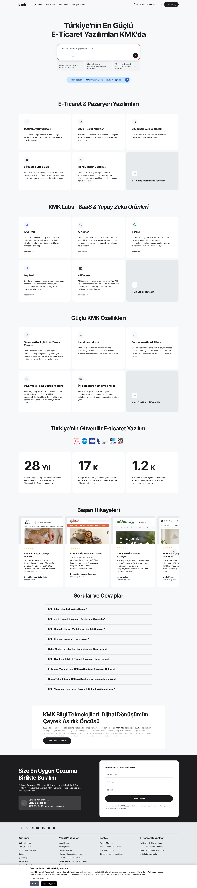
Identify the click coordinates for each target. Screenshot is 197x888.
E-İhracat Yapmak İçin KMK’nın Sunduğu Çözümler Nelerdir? (81, 669)
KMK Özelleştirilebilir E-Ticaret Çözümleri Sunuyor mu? (78, 659)
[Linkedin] (43, 828)
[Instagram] (32, 828)
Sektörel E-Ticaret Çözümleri (152, 850)
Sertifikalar (23, 861)
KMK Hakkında (25, 843)
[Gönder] (135, 55)
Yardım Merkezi (106, 843)
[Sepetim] (160, 4)
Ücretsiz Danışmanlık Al (144, 4)
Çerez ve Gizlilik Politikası (39, 878)
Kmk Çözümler (25, 846)
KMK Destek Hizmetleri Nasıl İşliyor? (68, 639)
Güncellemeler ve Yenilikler (111, 854)
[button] (173, 552)
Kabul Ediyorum (49, 884)
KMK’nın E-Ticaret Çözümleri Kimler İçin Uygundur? (76, 619)
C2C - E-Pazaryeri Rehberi (151, 846)
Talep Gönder (139, 798)
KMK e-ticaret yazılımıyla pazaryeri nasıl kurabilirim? (69, 66)
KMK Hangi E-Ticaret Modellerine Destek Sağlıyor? (76, 629)
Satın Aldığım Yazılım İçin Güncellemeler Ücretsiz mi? (77, 649)
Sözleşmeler (64, 846)
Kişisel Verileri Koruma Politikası (73, 861)
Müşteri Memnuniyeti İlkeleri (71, 854)
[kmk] (23, 4)
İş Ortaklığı (23, 857)
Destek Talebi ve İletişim (110, 846)
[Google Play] (54, 828)
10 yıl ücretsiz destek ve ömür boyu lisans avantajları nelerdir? (125, 66)
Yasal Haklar (64, 843)
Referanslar (64, 4)
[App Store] (49, 828)
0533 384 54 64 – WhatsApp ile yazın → (46, 806)
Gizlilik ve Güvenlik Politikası (71, 857)
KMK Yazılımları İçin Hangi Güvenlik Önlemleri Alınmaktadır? (81, 689)
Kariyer (22, 854)
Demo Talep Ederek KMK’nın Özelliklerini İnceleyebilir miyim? (82, 679)
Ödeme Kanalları (106, 850)
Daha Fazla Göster (56, 741)
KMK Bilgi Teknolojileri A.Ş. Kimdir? (67, 609)
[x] (27, 828)
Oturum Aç (171, 4)
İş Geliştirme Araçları (149, 854)
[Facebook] (21, 828)
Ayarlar (34, 884)
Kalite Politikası (65, 850)
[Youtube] (38, 828)
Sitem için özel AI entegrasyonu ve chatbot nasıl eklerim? (96, 66)
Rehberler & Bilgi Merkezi (151, 843)
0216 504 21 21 (37, 803)
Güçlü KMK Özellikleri (28, 850)
